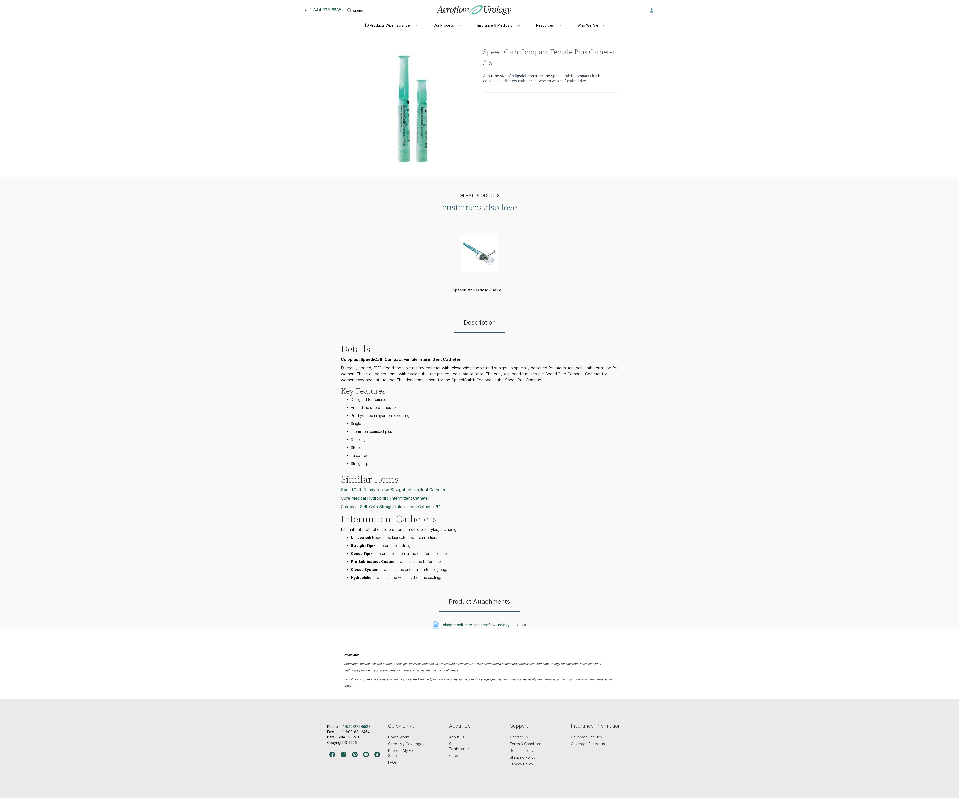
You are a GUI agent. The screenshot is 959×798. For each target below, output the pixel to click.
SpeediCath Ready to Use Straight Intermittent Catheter (393, 489)
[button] (651, 10)
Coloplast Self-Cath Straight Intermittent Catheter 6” (390, 506)
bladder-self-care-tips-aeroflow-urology (476, 625)
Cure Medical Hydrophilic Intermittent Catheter (385, 498)
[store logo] (474, 10)
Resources (545, 25)
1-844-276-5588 (325, 9)
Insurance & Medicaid (495, 25)
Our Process (443, 25)
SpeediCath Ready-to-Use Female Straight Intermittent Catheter (505, 290)
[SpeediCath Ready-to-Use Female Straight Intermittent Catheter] (479, 284)
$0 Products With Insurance (387, 25)
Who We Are (587, 25)
